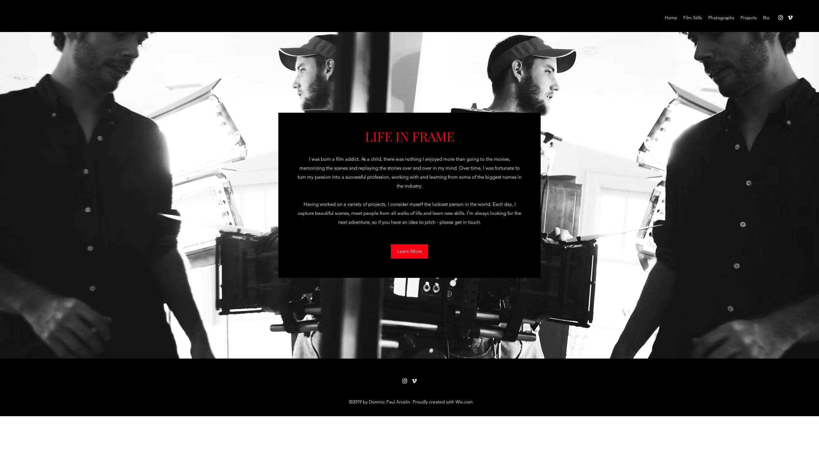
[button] (409, 251)
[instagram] (780, 17)
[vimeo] (790, 17)
